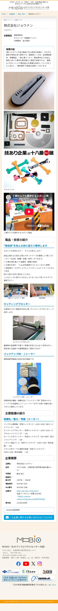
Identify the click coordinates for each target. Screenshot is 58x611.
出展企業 (12, 14)
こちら (53, 584)
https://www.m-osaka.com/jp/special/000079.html (30, 497)
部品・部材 (21, 14)
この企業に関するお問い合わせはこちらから (30, 517)
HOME (3, 14)
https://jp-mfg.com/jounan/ (28, 491)
